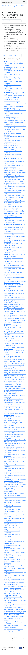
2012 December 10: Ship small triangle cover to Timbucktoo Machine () (14, 202)
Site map (14, 641)
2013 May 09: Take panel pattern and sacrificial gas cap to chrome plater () (14, 352)
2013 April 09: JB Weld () (13, 331)
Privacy (22, 638)
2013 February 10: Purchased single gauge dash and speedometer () (13, 286)
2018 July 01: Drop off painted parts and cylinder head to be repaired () (15, 561)
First (4, 21)
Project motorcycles (19, 5)
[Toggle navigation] (24, 2)
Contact (16, 638)
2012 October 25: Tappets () (14, 120)
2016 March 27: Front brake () (15, 500)
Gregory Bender (7, 2)
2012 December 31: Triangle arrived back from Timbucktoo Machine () (13, 229)
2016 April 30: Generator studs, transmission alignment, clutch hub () (13, 511)
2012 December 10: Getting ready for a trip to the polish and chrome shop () (14, 197)
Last (19, 21)
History (11, 638)
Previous (9, 21)
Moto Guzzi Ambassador (10, 6)
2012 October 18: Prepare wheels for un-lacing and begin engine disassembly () (14, 97)
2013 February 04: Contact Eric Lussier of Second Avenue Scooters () (14, 274)
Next (15, 21)
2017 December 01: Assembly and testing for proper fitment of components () (13, 523)
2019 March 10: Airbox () (13, 607)
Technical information (7, 5)
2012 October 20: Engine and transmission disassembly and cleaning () (15, 102)
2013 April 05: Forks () (12, 325)
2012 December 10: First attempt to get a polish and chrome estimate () (15, 192)
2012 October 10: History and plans (13, 62)
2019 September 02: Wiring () (15, 609)
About (6, 638)
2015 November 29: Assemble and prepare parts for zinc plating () (13, 436)
